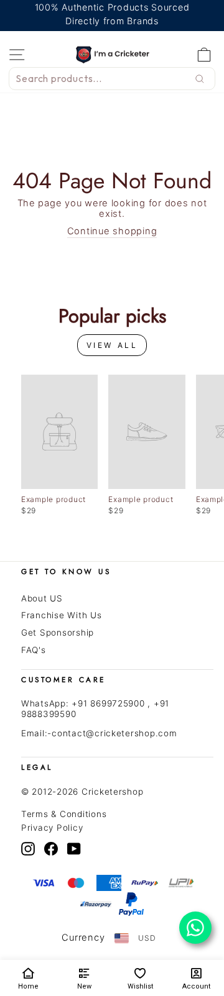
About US (42, 598)
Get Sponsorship (57, 632)
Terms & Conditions (63, 814)
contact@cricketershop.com (114, 733)
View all (112, 345)
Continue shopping (112, 231)
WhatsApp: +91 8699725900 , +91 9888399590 (95, 708)
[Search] (199, 79)
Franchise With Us (61, 615)
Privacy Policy (52, 828)
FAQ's (33, 650)
